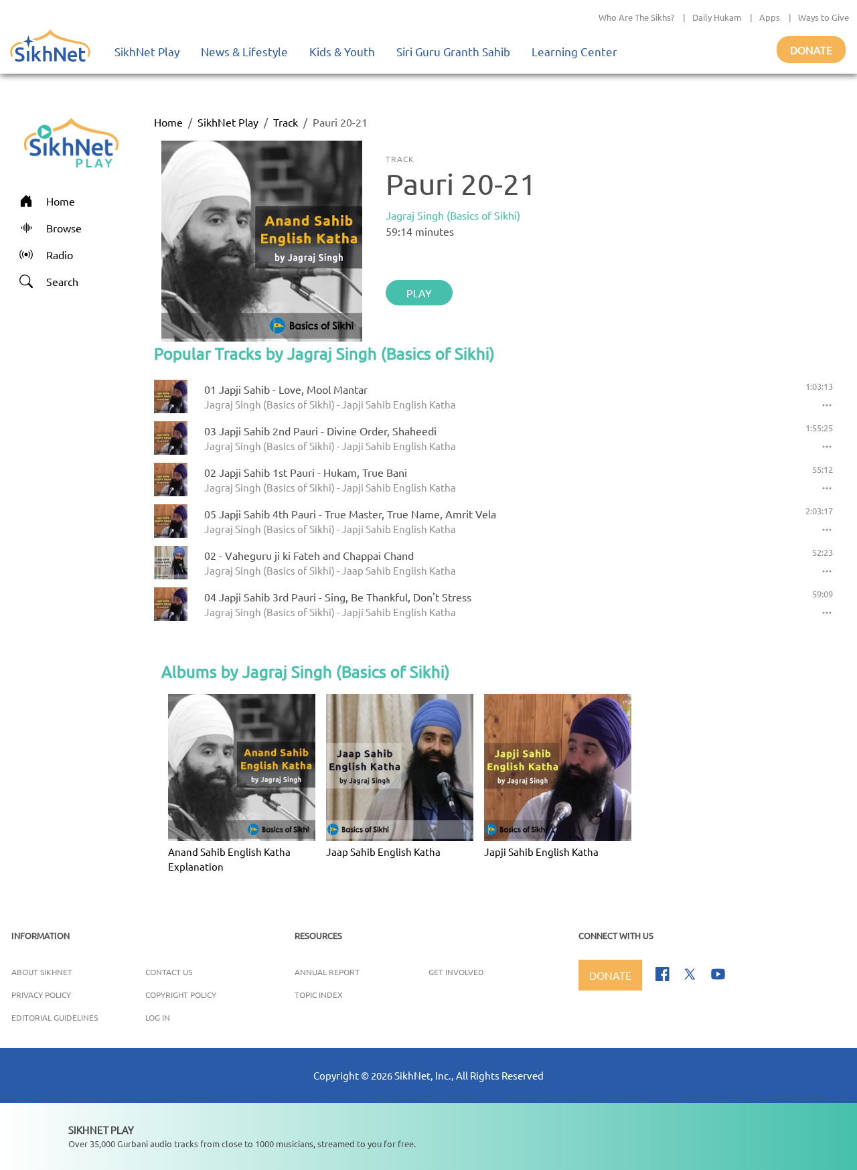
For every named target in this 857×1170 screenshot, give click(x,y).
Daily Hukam (716, 17)
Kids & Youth (342, 51)
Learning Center (574, 51)
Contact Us (168, 971)
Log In (157, 1017)
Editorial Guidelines (54, 1017)
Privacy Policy (41, 994)
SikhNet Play (146, 51)
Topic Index (319, 994)
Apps (769, 17)
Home (168, 122)
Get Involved (456, 971)
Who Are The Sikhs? (636, 17)
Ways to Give (823, 17)
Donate (811, 49)
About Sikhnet (41, 971)
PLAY (419, 292)
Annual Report (327, 971)
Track (285, 122)
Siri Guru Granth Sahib (453, 51)
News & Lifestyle (244, 51)
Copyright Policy (180, 994)
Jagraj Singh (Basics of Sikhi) (453, 215)
